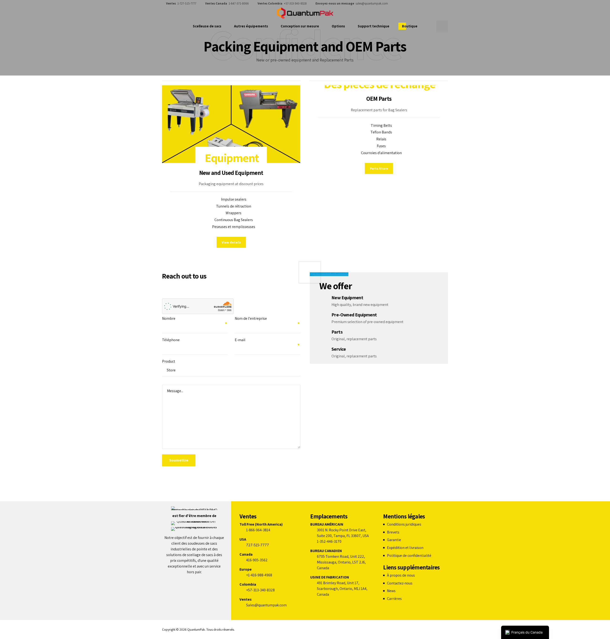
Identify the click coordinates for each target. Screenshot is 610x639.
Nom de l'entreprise (251, 318)
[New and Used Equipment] (231, 124)
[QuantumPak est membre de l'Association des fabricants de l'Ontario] (194, 523)
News (391, 590)
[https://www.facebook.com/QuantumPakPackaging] (425, 3)
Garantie (394, 539)
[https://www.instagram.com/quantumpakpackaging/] (432, 3)
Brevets (393, 532)
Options (338, 26)
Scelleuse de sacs (207, 26)
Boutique (409, 26)
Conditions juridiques (404, 524)
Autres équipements (251, 26)
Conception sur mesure (300, 26)
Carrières (394, 598)
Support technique (373, 26)
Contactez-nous (399, 583)
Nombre (168, 318)
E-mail (240, 339)
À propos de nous (401, 575)
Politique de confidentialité (409, 555)
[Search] (442, 26)
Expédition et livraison (405, 547)
